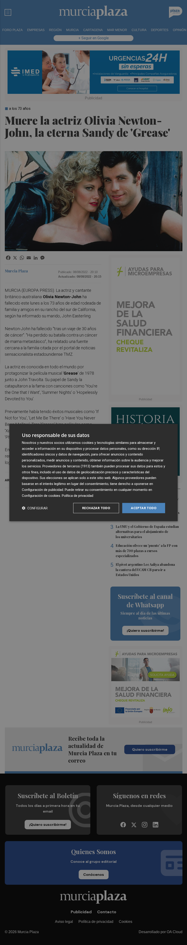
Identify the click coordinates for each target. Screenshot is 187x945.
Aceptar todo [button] (143, 508)
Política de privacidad (77, 495)
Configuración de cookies (41, 495)
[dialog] (93, 472)
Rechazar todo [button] (96, 508)
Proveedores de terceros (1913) (66, 466)
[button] (35, 508)
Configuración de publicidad (42, 490)
